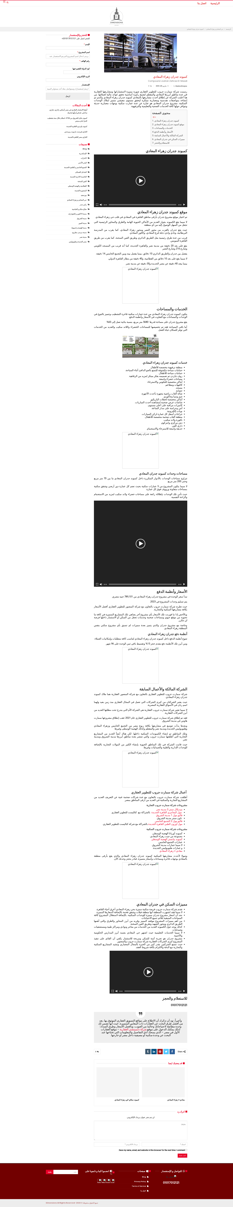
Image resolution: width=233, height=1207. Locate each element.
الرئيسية (215, 3)
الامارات (84, 158)
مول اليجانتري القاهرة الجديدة (166, 812)
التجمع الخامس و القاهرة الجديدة (75, 167)
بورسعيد (84, 195)
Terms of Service (139, 1186)
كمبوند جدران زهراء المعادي (166, 120)
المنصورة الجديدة (81, 190)
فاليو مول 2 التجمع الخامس (168, 821)
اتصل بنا (201, 3)
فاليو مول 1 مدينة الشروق (169, 815)
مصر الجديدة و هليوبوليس (78, 241)
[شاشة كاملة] (97, 204)
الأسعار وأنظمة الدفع (163, 132)
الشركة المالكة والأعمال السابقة (168, 135)
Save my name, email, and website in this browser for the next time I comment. (152, 1150)
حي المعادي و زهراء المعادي (77, 200)
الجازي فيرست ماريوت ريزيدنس (75, 132)
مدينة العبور (83, 223)
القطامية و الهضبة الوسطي (77, 186)
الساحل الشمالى (81, 172)
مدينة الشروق (82, 218)
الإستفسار (86, 85)
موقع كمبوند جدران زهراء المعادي (169, 124)
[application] (140, 180)
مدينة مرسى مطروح (79, 232)
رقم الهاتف (84, 61)
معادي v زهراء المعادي (170, 850)
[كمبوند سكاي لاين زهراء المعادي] (117, 1082)
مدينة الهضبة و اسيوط (79, 228)
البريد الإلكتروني (83, 76)
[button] (140, 181)
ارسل (68, 96)
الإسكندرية (83, 153)
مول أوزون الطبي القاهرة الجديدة (165, 824)
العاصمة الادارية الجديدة (78, 177)
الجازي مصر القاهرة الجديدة (77, 137)
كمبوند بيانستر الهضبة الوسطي (166, 839)
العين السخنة (82, 181)
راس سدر (83, 204)
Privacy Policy (140, 1181)
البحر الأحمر (82, 163)
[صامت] (101, 204)
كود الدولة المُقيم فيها (81, 69)
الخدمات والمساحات (163, 128)
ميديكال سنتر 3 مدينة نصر (169, 809)
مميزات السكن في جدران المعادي (169, 139)
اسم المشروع (83, 52)
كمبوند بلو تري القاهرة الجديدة (77, 126)
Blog (85, 149)
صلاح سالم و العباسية (79, 209)
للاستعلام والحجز (161, 143)
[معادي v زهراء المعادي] (163, 1082)
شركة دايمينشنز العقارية (133, 1029)
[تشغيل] (184, 204)
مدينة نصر (83, 237)
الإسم (87, 44)
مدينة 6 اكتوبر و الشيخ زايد (77, 214)
